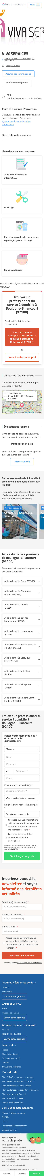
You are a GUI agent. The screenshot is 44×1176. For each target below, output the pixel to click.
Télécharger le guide (22, 856)
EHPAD (5, 1117)
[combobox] (9, 771)
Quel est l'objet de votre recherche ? (17, 323)
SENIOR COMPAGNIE (11, 1034)
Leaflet (15, 412)
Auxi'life (5, 1029)
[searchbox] (22, 791)
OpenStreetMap (29, 412)
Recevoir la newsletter (22, 955)
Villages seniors (9, 1130)
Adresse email (9, 926)
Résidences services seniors (14, 1125)
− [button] (5, 396)
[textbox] (9, 771)
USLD (4, 1121)
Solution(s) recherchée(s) (14, 902)
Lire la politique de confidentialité (13, 1165)
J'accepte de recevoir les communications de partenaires (20, 837)
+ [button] (5, 393)
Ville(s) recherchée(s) (12, 914)
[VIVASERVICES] (21, 405)
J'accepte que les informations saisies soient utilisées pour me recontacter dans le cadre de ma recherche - (24, 824)
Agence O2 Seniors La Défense (18, 514)
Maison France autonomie (13, 1113)
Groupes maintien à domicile (19, 1025)
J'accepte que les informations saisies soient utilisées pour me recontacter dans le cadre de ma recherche (22, 942)
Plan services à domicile (12, 1098)
